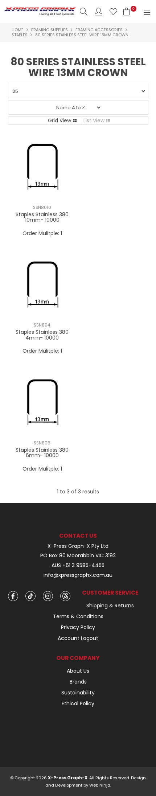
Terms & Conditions (78, 616)
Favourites (113, 11)
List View (93, 120)
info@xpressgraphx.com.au (78, 575)
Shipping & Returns (110, 605)
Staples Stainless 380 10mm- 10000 (42, 217)
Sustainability (78, 692)
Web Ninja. (100, 785)
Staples (20, 35)
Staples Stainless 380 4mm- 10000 (42, 334)
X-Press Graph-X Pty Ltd (78, 546)
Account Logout (78, 638)
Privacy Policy (78, 627)
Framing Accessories (99, 30)
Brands (78, 681)
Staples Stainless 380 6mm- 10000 (42, 452)
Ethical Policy (78, 703)
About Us (78, 670)
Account (98, 11)
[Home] (40, 11)
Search (83, 11)
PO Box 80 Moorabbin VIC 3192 (78, 556)
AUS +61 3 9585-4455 (78, 565)
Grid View (59, 120)
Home (18, 30)
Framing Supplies (49, 30)
